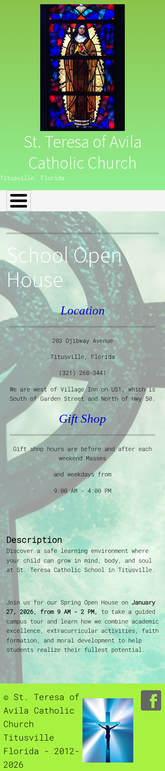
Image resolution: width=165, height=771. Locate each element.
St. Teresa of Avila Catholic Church (83, 152)
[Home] (82, 67)
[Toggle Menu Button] (18, 200)
